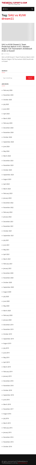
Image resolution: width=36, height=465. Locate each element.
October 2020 (7, 282)
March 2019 (7, 367)
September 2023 (8, 175)
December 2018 (8, 381)
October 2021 (7, 231)
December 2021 (8, 221)
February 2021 (7, 264)
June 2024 (6, 146)
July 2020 (6, 296)
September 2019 (8, 339)
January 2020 (7, 320)
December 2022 (8, 203)
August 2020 (7, 292)
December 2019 (8, 325)
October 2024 (7, 137)
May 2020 (6, 306)
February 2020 (7, 315)
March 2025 (7, 118)
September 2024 (8, 142)
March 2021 (7, 259)
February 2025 (7, 123)
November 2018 (8, 385)
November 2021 (8, 226)
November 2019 (8, 329)
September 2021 (8, 235)
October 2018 (7, 390)
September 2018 (8, 395)
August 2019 (7, 343)
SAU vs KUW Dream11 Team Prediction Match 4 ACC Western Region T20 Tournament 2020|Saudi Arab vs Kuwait (17, 47)
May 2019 (6, 357)
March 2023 (7, 189)
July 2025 (6, 104)
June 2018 (6, 400)
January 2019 (7, 376)
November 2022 (8, 207)
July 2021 (6, 240)
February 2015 (7, 428)
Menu (6, 9)
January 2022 (7, 217)
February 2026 (7, 90)
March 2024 (7, 156)
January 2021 (7, 268)
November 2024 (8, 132)
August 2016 (7, 414)
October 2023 (7, 170)
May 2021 (6, 250)
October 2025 (7, 100)
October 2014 (7, 446)
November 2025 (8, 95)
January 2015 (7, 432)
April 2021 (6, 254)
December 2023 (8, 161)
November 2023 (8, 165)
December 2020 (8, 273)
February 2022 (7, 212)
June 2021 (6, 245)
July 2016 (6, 418)
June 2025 (6, 109)
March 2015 (7, 423)
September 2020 (8, 287)
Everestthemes (22, 463)
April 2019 (6, 362)
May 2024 (6, 151)
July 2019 (6, 348)
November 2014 (8, 442)
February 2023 (7, 193)
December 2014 (8, 437)
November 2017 (8, 409)
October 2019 (7, 334)
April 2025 (6, 114)
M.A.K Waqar (6, 54)
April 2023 (6, 184)
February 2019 (7, 371)
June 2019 (6, 353)
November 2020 (8, 278)
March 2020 (7, 311)
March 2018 (7, 404)
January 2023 (7, 198)
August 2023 (7, 179)
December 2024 (8, 128)
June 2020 (6, 301)
